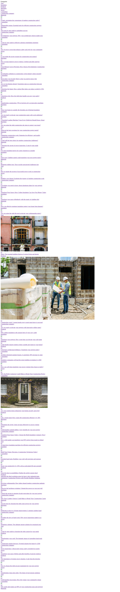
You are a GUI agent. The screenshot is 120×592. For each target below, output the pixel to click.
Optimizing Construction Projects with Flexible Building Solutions (20, 478)
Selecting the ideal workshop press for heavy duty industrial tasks (20, 476)
